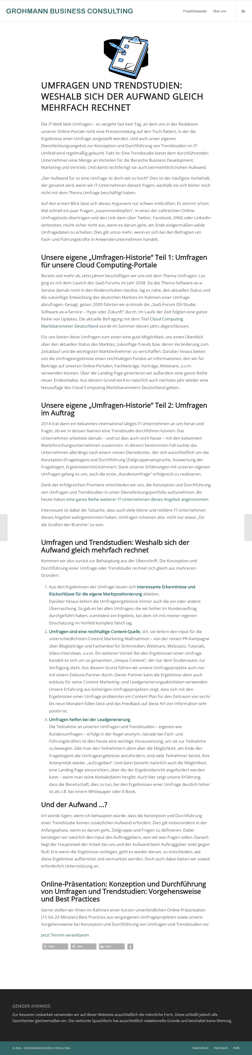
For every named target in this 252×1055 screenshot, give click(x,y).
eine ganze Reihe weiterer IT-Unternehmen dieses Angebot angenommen (137, 499)
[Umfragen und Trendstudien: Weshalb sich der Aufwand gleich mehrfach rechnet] (126, 58)
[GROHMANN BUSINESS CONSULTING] (69, 11)
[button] (55, 946)
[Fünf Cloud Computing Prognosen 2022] (248, 527)
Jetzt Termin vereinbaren (65, 935)
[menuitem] (195, 11)
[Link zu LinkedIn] (243, 10)
